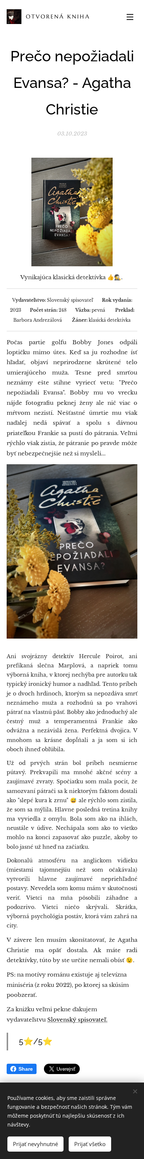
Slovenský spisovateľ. (77, 1019)
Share (25, 1069)
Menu (130, 16)
